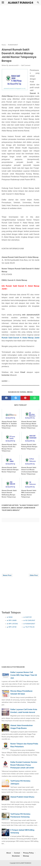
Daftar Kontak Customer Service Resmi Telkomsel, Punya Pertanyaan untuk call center (23, 765)
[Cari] (38, 3)
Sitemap (26, 856)
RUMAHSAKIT (30, 624)
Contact (17, 853)
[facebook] (6, 398)
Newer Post (7, 575)
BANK (11, 617)
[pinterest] (25, 398)
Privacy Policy (28, 853)
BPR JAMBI (13, 620)
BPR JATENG (13, 624)
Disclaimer (16, 856)
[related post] (11, 414)
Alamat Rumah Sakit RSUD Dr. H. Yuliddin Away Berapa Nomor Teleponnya (9, 425)
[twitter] (15, 398)
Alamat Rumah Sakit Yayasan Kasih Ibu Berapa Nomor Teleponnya (9, 448)
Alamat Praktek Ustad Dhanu (22, 797)
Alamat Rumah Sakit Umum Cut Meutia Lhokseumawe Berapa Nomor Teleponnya (29, 471)
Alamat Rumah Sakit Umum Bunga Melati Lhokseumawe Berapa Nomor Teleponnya (29, 425)
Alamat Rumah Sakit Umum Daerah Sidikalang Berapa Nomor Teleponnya (9, 494)
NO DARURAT (30, 620)
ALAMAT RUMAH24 (20, 3)
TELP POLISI (29, 627)
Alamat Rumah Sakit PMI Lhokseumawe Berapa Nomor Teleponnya (28, 494)
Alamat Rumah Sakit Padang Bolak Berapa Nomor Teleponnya (29, 447)
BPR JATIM (12, 627)
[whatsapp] (34, 398)
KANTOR (28, 617)
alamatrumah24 (13, 65)
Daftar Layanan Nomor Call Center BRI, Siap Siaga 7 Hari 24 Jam (23, 675)
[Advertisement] (20, 25)
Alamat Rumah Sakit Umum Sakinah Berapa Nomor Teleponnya (10, 470)
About (8, 853)
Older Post (34, 575)
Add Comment (25, 65)
